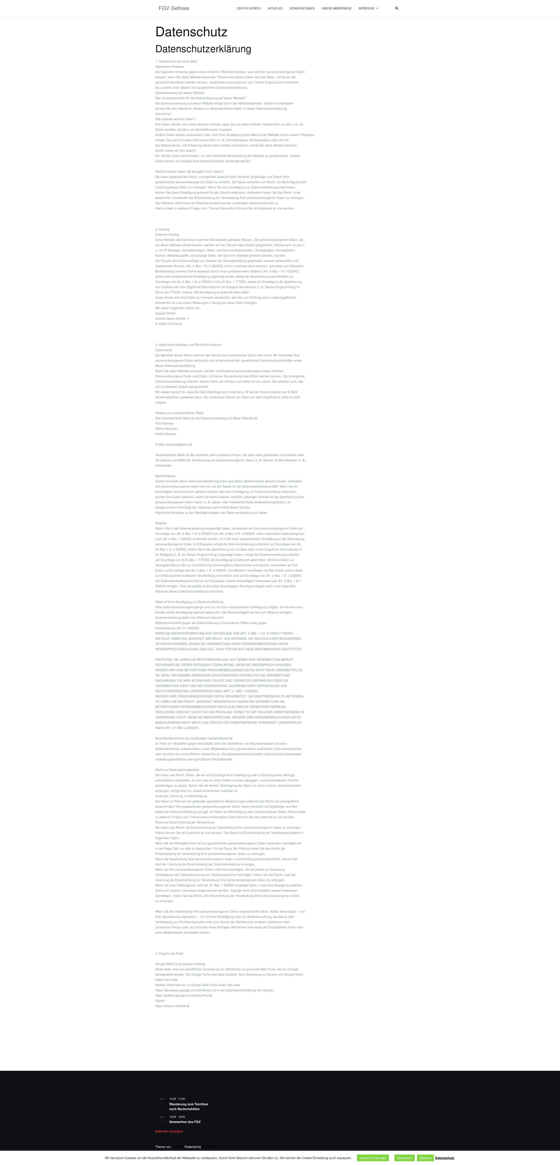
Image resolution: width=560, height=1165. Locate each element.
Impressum (366, 8)
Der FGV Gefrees (249, 8)
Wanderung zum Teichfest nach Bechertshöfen (188, 1106)
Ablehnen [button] (425, 1158)
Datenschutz (444, 1157)
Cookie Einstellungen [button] (373, 1158)
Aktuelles (275, 8)
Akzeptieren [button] (404, 1158)
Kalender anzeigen (169, 1131)
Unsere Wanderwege (337, 8)
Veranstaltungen (302, 8)
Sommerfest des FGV (185, 1122)
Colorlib (178, 1146)
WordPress (210, 1146)
